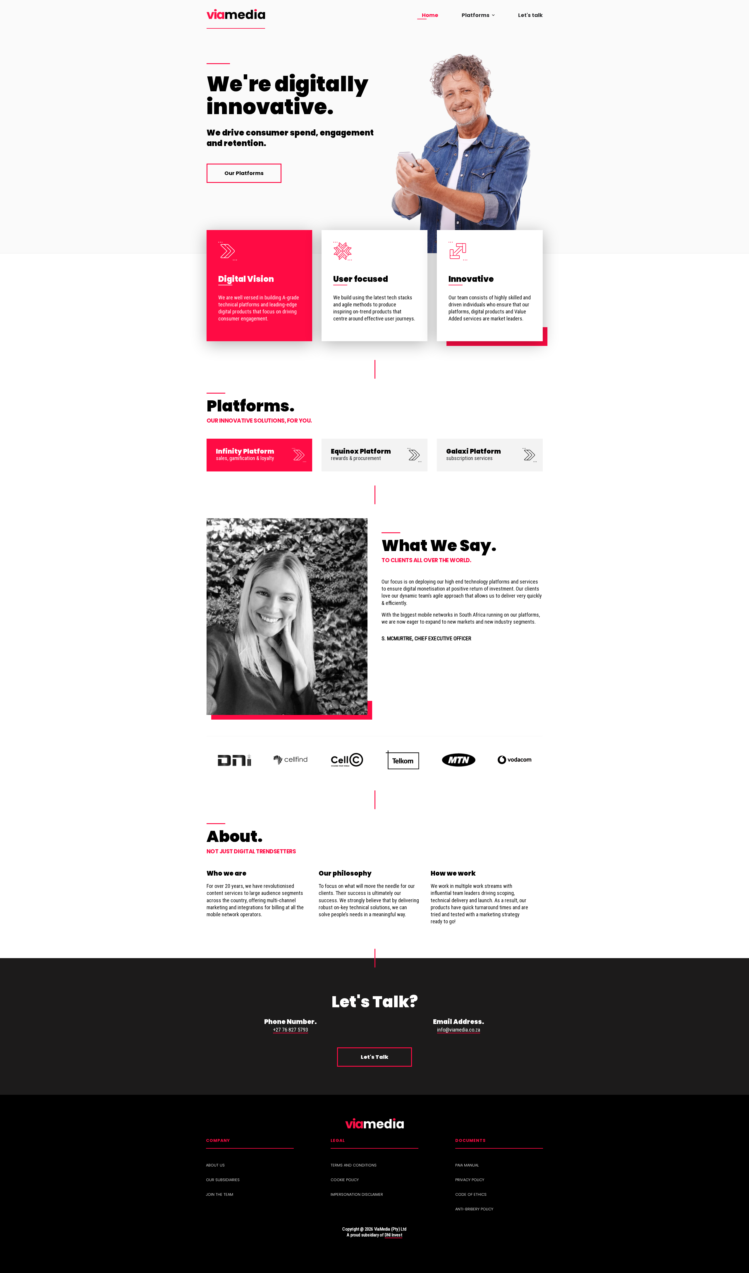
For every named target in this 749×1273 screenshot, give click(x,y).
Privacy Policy (469, 1180)
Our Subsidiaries (223, 1180)
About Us (215, 1165)
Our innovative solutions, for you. (259, 421)
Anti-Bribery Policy (474, 1209)
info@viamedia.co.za (458, 1030)
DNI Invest (393, 1235)
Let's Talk (374, 1057)
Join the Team (219, 1194)
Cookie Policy (345, 1180)
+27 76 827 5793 (290, 1030)
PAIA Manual (467, 1165)
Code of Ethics (471, 1194)
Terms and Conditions (354, 1165)
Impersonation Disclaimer (357, 1194)
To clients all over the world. (426, 560)
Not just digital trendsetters (251, 851)
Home (430, 15)
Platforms (475, 15)
